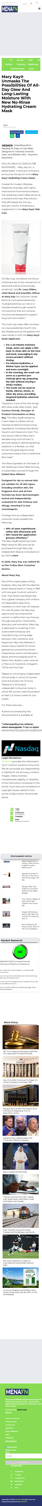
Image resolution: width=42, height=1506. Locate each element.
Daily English (12, 1447)
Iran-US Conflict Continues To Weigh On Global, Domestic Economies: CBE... (20, 1081)
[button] (31, 3)
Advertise (9, 1428)
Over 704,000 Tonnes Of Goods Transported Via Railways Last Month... (19, 1231)
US (8, 60)
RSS (16, 1488)
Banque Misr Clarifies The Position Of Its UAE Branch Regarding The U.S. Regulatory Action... (20, 1111)
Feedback (9, 1438)
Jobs (7, 1435)
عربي (25, 3)
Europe (20, 60)
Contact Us (10, 1425)
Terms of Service (12, 1418)
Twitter (18, 1475)
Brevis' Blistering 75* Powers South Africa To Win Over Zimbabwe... (30, 927)
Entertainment (14, 69)
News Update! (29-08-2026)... (15, 1172)
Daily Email (19, 1481)
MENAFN (7, 145)
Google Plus (20, 1478)
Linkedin (18, 1484)
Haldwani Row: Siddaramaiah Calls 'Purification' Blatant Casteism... (17, 1139)
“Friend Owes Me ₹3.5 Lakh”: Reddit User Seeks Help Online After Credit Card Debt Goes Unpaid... (18, 1199)
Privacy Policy (10, 1422)
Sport (30, 69)
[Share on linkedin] (18, 136)
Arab (30, 60)
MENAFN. (18, 1499)
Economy (21, 64)
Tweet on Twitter (31, 132)
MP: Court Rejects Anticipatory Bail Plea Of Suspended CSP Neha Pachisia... (20, 1053)
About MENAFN (11, 1431)
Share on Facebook (17, 132)
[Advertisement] (21, 34)
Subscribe (23, 1462)
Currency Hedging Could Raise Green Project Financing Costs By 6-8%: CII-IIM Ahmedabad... (20, 1292)
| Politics (8, 64)
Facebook (19, 1472)
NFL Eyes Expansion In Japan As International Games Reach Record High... (18, 1263)
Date (5, 125)
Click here (22, 1410)
